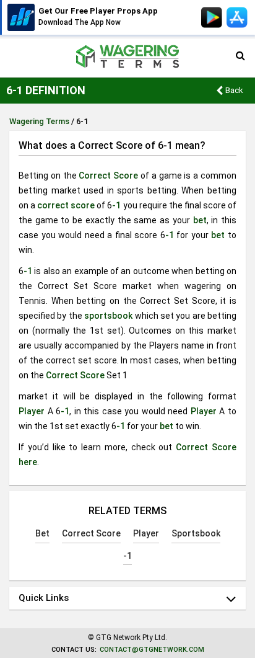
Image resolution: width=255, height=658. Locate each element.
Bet (42, 533)
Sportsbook (195, 533)
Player (32, 411)
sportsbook (108, 316)
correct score (66, 205)
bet (200, 220)
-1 (116, 205)
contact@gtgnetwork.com (152, 650)
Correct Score (108, 175)
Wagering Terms (39, 121)
